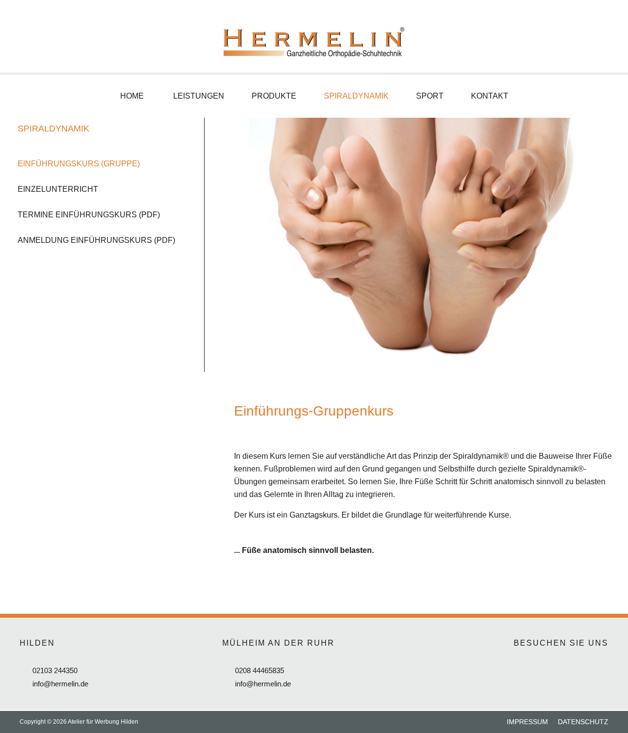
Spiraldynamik (356, 96)
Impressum (527, 722)
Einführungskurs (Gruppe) (79, 163)
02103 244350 (55, 670)
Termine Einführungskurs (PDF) (89, 214)
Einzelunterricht (58, 189)
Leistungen (198, 96)
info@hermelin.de (60, 684)
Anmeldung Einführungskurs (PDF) (96, 240)
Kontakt (489, 96)
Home (132, 96)
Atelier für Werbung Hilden (103, 721)
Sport (430, 96)
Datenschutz (583, 722)
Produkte (274, 96)
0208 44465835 (259, 670)
